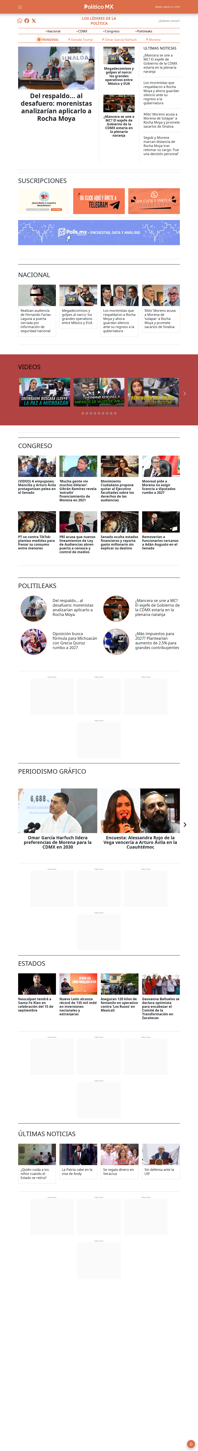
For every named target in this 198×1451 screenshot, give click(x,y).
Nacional (53, 31)
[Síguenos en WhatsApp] (19, 20)
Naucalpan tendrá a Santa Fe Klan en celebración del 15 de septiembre (35, 1005)
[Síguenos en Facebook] (26, 20)
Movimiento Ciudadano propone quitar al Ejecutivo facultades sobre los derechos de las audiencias (117, 490)
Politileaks (144, 31)
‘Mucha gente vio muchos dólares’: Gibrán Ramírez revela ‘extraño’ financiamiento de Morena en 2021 (78, 490)
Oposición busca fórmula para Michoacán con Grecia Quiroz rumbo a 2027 (75, 640)
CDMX (82, 31)
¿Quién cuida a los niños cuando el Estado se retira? (35, 1173)
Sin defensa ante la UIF (159, 1171)
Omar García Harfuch (121, 39)
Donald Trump (82, 39)
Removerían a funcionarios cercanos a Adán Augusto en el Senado (160, 542)
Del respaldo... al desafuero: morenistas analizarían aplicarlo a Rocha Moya (56, 107)
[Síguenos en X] (33, 20)
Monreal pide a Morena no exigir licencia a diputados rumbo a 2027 (158, 487)
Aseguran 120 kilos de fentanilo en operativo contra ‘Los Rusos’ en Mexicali (119, 1005)
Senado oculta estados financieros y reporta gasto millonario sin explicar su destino (119, 542)
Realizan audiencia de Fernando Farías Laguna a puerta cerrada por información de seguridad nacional (36, 320)
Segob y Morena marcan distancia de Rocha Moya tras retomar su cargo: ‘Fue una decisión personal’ (161, 145)
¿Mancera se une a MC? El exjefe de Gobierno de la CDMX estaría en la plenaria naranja (118, 126)
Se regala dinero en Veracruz (118, 1171)
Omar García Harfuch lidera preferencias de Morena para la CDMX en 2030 (58, 842)
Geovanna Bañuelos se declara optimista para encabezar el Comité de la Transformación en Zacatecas (160, 1008)
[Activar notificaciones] (191, 1444)
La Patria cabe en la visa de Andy (77, 1171)
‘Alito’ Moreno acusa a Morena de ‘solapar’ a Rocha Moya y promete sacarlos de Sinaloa (161, 120)
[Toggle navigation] (20, 6)
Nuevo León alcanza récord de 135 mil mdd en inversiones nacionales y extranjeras (78, 1006)
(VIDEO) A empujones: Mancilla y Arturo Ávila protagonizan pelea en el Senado (37, 487)
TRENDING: (50, 39)
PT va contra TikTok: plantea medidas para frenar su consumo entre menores (36, 542)
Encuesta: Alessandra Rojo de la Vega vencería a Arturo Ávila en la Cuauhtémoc (140, 842)
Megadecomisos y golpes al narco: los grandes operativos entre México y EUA (119, 76)
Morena (154, 39)
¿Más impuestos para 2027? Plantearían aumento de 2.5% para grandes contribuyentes (157, 640)
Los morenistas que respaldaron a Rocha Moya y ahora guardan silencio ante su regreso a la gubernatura (161, 92)
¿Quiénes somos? (169, 21)
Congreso (112, 31)
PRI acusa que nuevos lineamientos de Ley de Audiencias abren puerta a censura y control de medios (77, 544)
